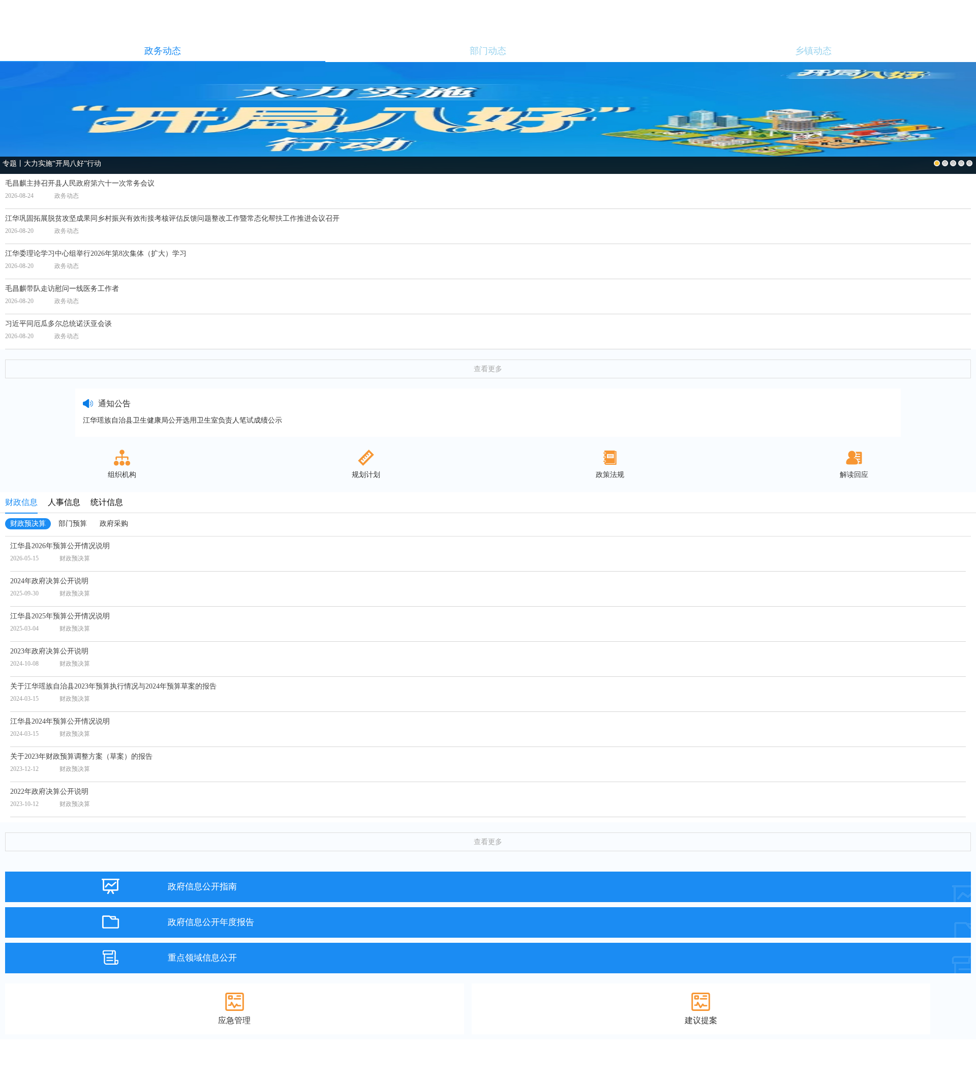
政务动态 (162, 51)
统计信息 (106, 502)
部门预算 (72, 523)
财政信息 (21, 502)
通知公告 (114, 403)
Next (966, 110)
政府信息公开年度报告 (211, 922)
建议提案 (701, 1020)
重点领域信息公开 (202, 958)
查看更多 (488, 369)
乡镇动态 (813, 51)
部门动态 (488, 51)
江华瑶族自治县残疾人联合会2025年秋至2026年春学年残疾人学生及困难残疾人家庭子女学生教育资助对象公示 (257, 420)
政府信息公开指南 (202, 886)
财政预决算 (28, 523)
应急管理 (234, 1020)
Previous (9, 110)
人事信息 (64, 502)
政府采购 (114, 523)
